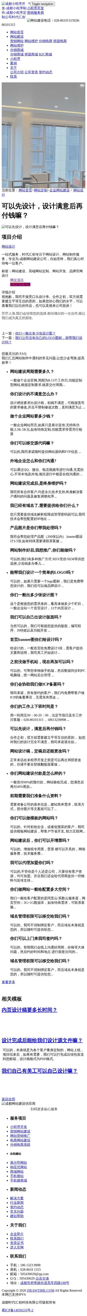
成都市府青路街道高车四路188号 (44, 1283)
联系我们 (17, 1238)
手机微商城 (18, 1180)
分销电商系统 (20, 1144)
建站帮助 (17, 1216)
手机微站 (17, 1176)
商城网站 (17, 1171)
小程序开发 (18, 1127)
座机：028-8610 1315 (25, 1269)
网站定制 (41, 190)
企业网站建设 (59, 190)
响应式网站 (18, 1167)
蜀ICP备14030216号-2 (17, 1310)
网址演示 (17, 280)
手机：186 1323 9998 (25, 1265)
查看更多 (8, 982)
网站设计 (8, 246)
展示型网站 (18, 1162)
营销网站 (17, 41)
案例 (13, 63)
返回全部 (8, 1099)
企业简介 (17, 1234)
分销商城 (17, 50)
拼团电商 (60, 41)
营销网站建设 (20, 1131)
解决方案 (17, 1198)
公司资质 (31, 72)
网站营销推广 (20, 1136)
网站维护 (31, 41)
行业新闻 (17, 1202)
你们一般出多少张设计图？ (35, 333)
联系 (13, 76)
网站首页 (17, 32)
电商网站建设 (20, 1140)
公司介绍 (17, 72)
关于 (13, 67)
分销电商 (45, 41)
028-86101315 (41, 22)
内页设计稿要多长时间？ (29, 1010)
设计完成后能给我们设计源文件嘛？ (42, 1040)
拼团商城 (31, 54)
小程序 (15, 59)
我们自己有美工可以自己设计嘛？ (40, 1071)
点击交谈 (42, 1278)
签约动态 (45, 72)
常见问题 (17, 1211)
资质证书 (17, 1243)
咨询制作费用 (20, 284)
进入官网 (17, 1247)
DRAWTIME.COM (40, 1290)
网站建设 (17, 36)
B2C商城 (45, 54)
